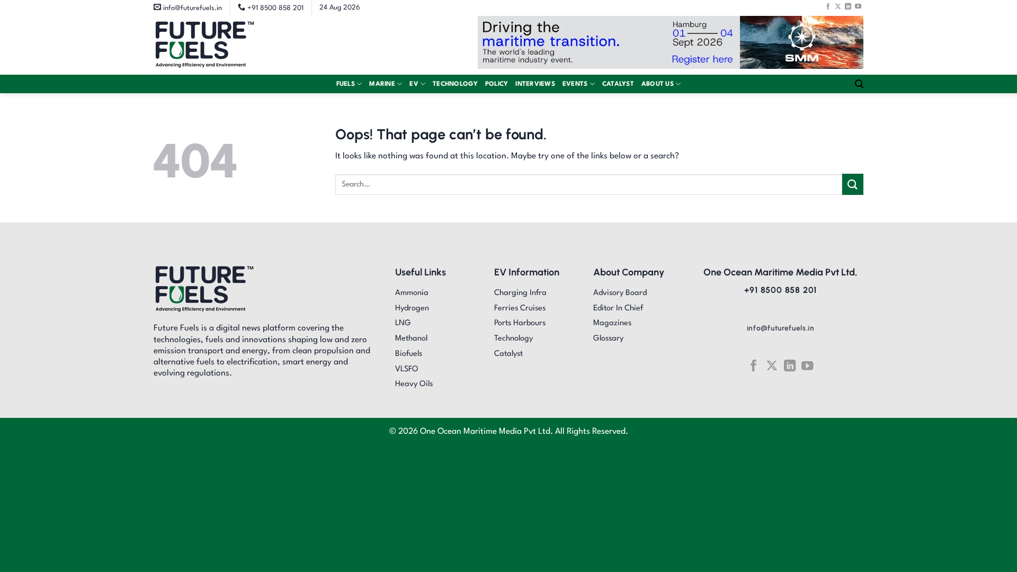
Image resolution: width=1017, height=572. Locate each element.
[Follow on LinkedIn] (848, 6)
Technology (455, 84)
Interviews (535, 84)
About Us (657, 84)
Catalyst (618, 84)
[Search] (859, 84)
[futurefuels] (205, 45)
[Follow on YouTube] (858, 6)
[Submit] (852, 184)
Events (575, 84)
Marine (382, 84)
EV (413, 84)
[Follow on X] (838, 6)
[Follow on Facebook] (828, 6)
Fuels (345, 84)
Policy (496, 84)
